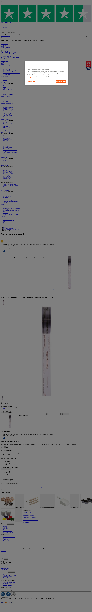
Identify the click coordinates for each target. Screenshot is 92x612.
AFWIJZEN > (63, 66)
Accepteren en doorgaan (61, 81)
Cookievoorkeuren (31, 81)
